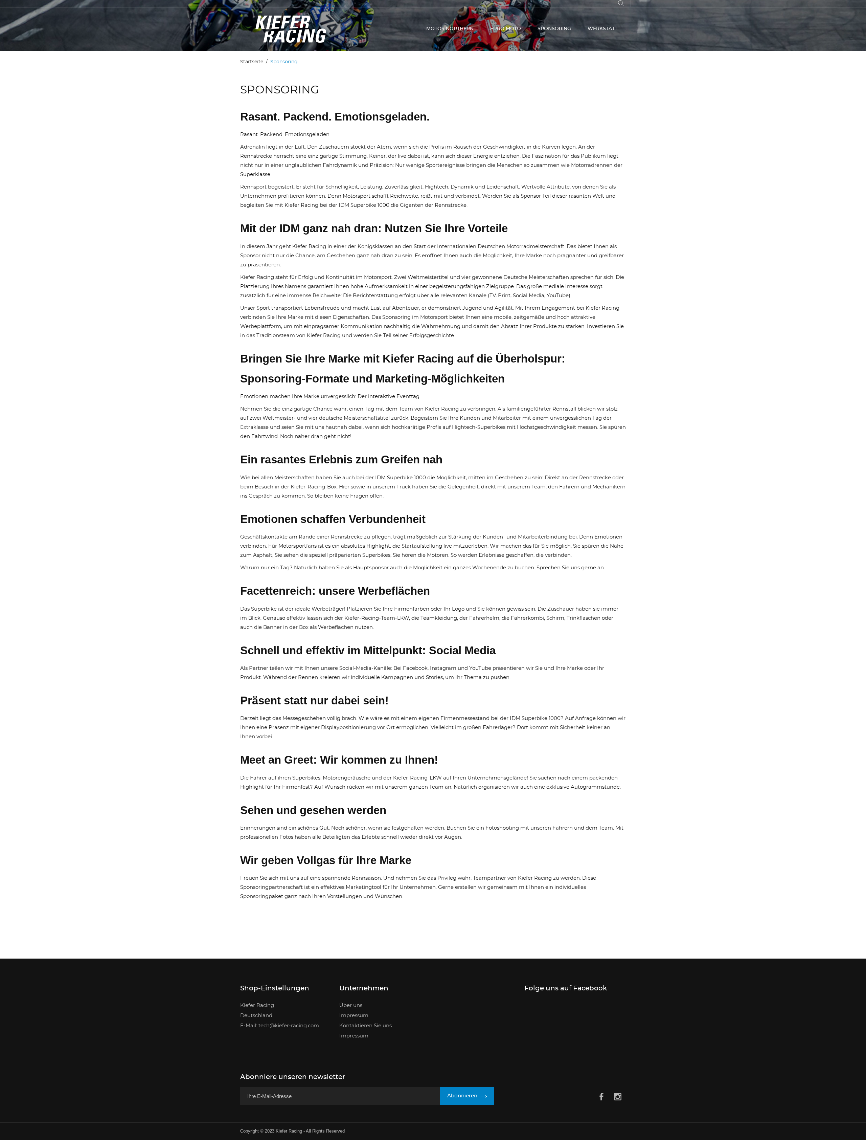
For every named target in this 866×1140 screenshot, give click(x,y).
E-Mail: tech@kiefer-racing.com (279, 1025)
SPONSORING (554, 28)
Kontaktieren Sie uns (365, 1025)
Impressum (353, 1015)
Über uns (350, 1005)
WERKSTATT (602, 28)
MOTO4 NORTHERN (450, 28)
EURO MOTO (505, 28)
